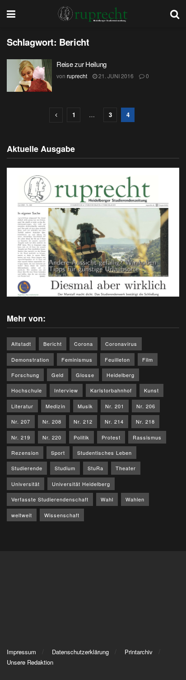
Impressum (21, 651)
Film (147, 359)
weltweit (21, 515)
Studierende (26, 468)
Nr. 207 (20, 421)
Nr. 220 (51, 437)
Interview (66, 390)
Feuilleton (117, 359)
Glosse (85, 374)
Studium (65, 468)
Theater (126, 468)
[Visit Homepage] (93, 14)
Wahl (107, 499)
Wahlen (135, 499)
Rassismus (147, 437)
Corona (83, 343)
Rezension (25, 452)
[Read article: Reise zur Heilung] (29, 75)
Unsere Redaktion (30, 662)
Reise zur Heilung (81, 64)
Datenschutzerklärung (80, 651)
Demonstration (30, 359)
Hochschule (26, 390)
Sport (58, 452)
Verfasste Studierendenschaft (49, 499)
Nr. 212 (83, 421)
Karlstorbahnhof (111, 390)
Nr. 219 (20, 437)
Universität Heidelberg (81, 483)
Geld (57, 374)
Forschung (25, 374)
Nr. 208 (51, 421)
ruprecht (77, 76)
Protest (111, 437)
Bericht (52, 343)
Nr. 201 (114, 406)
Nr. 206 (145, 406)
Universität (25, 483)
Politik (81, 437)
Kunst (151, 390)
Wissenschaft (61, 515)
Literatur (22, 406)
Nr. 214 (114, 421)
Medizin (55, 406)
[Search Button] (174, 13)
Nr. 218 (145, 421)
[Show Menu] (11, 13)
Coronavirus (121, 343)
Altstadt (21, 343)
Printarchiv (139, 651)
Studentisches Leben (104, 452)
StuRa (95, 468)
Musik (85, 406)
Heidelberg (121, 374)
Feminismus (77, 359)
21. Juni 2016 (115, 76)
